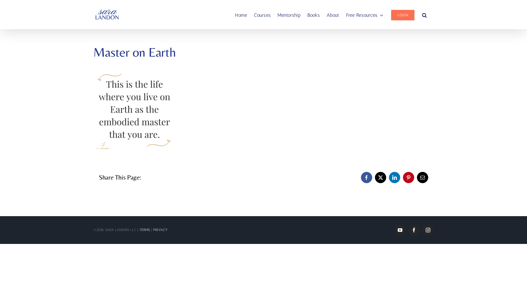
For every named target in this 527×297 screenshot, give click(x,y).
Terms (145, 230)
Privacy (160, 230)
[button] (424, 14)
